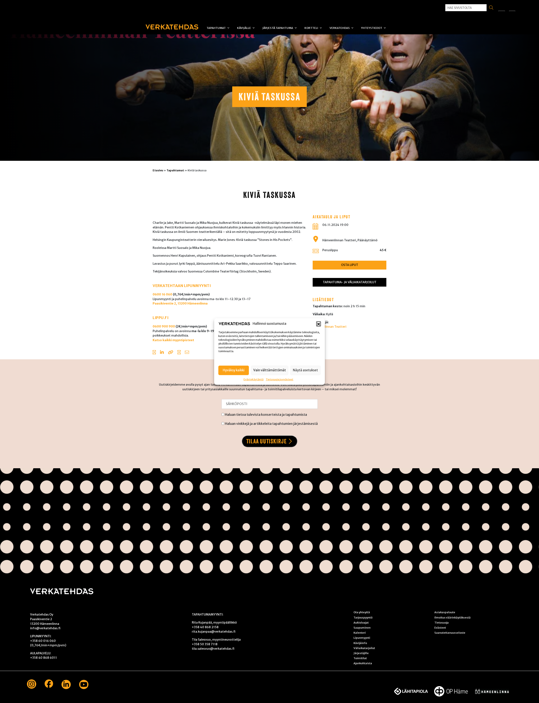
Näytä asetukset (305, 370)
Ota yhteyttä (362, 612)
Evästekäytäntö (254, 379)
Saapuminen (362, 627)
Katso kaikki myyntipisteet (173, 340)
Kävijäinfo (360, 643)
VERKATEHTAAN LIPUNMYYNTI (182, 285)
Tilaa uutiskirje (266, 441)
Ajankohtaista (363, 663)
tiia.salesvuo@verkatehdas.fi (213, 649)
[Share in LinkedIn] (162, 353)
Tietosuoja (441, 622)
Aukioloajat (361, 622)
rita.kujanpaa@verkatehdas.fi (213, 631)
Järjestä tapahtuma (277, 28)
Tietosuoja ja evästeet (279, 379)
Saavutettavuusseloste (449, 632)
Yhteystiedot (371, 28)
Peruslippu (330, 250)
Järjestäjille (361, 653)
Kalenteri (360, 632)
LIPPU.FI (160, 317)
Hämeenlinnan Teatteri (329, 327)
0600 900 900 (164, 326)
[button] (318, 324)
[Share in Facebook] (154, 353)
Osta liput (349, 265)
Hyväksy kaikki (233, 370)
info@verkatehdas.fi (45, 628)
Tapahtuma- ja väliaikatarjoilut (349, 282)
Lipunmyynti (362, 637)
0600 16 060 (162, 294)
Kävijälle (244, 28)
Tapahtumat (216, 28)
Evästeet (440, 627)
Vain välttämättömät (269, 370)
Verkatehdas (340, 28)
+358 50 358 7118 (204, 644)
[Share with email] (187, 353)
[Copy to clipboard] (170, 353)
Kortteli (311, 28)
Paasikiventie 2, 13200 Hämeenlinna (180, 303)
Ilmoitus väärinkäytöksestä (452, 617)
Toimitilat (360, 658)
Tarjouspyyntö (363, 617)
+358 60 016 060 (43, 641)
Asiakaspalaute (444, 612)
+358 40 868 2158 (205, 627)
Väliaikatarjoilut (364, 648)
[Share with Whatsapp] (179, 353)
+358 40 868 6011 (43, 658)
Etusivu (158, 170)
